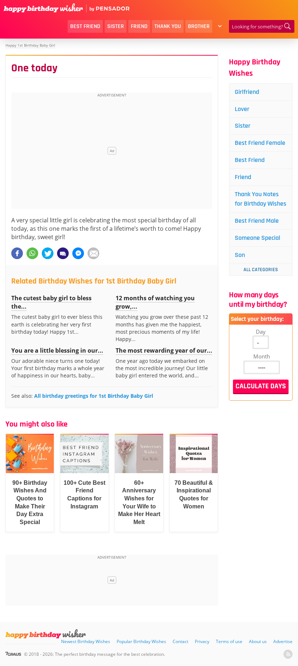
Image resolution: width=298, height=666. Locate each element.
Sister (115, 26)
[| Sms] (63, 253)
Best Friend (85, 26)
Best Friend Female (260, 143)
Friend (139, 26)
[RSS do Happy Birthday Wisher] (288, 654)
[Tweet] (47, 253)
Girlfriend (247, 92)
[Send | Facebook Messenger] (78, 253)
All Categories (260, 269)
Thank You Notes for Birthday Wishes (260, 199)
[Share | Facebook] (17, 253)
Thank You (167, 26)
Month (261, 356)
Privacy (202, 641)
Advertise (283, 641)
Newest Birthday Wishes (85, 641)
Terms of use (229, 641)
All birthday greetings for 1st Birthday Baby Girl (93, 395)
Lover (242, 109)
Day (261, 331)
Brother (199, 26)
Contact (180, 641)
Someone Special (257, 238)
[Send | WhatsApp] (32, 253)
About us (258, 641)
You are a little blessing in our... (57, 350)
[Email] (93, 253)
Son (240, 255)
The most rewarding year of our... (164, 350)
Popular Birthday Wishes (141, 641)
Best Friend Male (257, 221)
